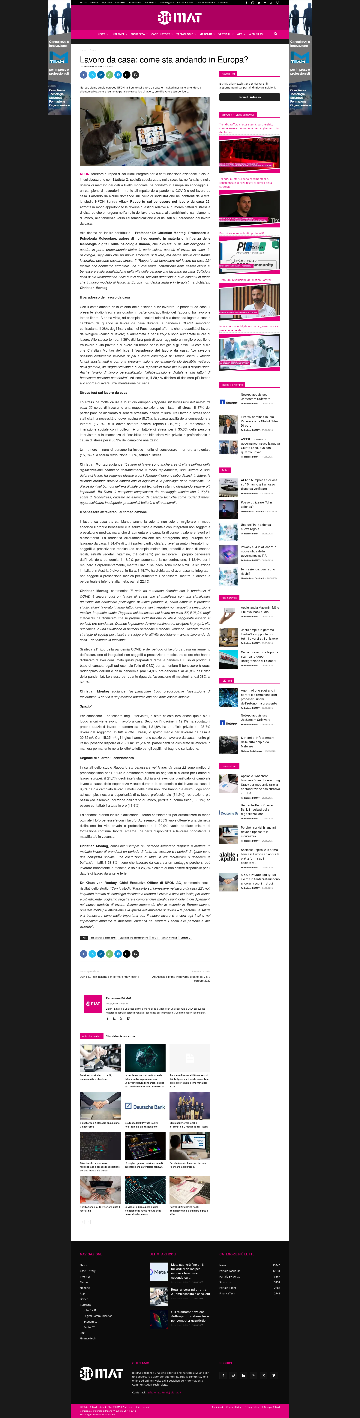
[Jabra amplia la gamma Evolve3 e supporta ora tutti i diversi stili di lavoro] (228, 637)
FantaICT (89, 1327)
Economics (90, 1321)
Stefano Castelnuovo (251, 751)
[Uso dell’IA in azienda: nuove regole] (228, 532)
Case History (160, 34)
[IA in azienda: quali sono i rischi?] (228, 576)
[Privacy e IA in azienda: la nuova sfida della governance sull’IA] (228, 554)
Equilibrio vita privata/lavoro (134, 937)
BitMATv (94, 2)
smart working (169, 937)
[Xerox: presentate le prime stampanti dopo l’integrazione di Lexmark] (228, 659)
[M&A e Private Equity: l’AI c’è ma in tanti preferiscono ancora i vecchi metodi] (228, 882)
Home (83, 50)
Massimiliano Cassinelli (252, 511)
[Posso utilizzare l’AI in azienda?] (228, 509)
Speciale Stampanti (205, 2)
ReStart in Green (185, 2)
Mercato (206, 34)
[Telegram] (118, 75)
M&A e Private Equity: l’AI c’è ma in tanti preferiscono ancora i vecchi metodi (260, 879)
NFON (84, 173)
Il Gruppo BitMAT (271, 1407)
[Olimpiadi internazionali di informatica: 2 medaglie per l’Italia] (190, 1106)
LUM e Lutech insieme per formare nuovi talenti (109, 976)
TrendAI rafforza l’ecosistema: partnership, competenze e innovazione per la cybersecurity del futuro (249, 128)
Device (84, 1299)
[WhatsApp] (109, 75)
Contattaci (223, 2)
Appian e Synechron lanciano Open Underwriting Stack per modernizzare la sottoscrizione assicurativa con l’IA (260, 784)
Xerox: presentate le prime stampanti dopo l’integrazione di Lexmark (259, 656)
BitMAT (83, 2)
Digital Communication (98, 1316)
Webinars (256, 34)
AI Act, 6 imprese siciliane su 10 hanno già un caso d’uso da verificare (259, 484)
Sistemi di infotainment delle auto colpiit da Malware (257, 742)
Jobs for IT (90, 1310)
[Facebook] (246, 2)
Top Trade (107, 2)
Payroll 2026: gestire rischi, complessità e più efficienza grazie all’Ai (189, 1211)
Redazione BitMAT (92, 66)
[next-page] (88, 1222)
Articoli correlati (91, 1036)
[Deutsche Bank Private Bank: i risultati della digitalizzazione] (145, 1106)
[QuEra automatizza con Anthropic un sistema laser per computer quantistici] (159, 1319)
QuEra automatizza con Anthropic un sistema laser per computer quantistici (190, 1316)
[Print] (135, 75)
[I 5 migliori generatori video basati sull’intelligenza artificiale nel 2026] (145, 1146)
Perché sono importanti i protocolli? (241, 233)
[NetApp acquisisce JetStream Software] (228, 401)
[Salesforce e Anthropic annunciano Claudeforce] (100, 1106)
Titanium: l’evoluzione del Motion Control (245, 280)
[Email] (126, 75)
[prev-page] (82, 1222)
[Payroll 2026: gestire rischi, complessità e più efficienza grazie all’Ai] (190, 1190)
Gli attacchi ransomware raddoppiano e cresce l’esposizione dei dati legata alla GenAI (100, 1167)
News (101, 34)
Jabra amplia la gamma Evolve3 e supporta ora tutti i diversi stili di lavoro (259, 634)
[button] (275, 34)
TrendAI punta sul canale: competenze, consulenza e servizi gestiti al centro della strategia (245, 182)
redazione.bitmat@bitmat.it (163, 1392)
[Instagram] (252, 2)
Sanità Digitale (167, 2)
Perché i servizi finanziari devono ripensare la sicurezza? (258, 832)
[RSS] (265, 2)
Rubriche (85, 1304)
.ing (82, 1333)
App (239, 34)
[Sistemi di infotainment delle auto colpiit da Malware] (228, 745)
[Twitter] (271, 2)
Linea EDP (120, 2)
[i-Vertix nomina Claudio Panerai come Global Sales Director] (228, 424)
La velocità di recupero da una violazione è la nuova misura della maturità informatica (143, 1211)
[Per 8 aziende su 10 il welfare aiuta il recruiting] (100, 1190)
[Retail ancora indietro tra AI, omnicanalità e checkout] (100, 1058)
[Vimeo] (277, 2)
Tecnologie (184, 34)
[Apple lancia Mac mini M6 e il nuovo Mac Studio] (228, 614)
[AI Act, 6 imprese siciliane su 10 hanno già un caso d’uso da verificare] (228, 487)
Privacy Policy (252, 1407)
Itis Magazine (135, 2)
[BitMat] (180, 18)
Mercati (84, 1282)
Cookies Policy (233, 1407)
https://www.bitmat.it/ (117, 1003)
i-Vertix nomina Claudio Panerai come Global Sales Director (259, 421)
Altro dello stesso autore (121, 1036)
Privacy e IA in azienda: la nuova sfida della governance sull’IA (258, 551)
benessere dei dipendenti (103, 937)
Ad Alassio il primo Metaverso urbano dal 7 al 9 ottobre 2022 (181, 978)
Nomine (85, 1288)
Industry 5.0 (150, 2)
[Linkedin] (259, 2)
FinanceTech (88, 1338)
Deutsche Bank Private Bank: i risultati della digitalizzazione (257, 809)
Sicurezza (138, 34)
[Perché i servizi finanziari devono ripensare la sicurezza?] (190, 1146)
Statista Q (185, 937)
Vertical (224, 34)
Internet (118, 34)
